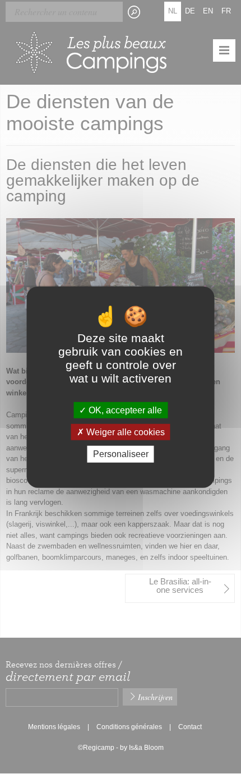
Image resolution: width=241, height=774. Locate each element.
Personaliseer (121, 454)
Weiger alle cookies (124, 432)
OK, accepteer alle (124, 410)
